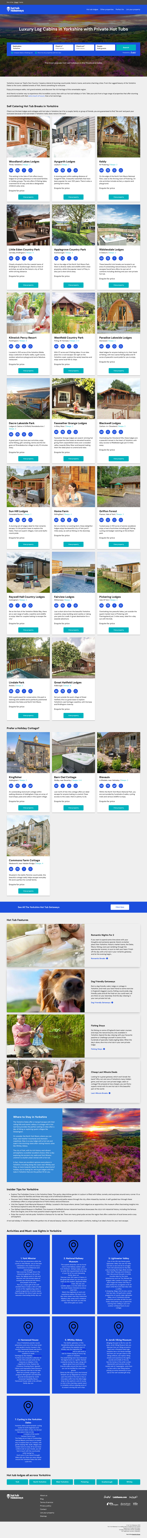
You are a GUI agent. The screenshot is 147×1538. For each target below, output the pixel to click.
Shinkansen (67, 1284)
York (17, 1482)
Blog (42, 1499)
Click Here (120, 907)
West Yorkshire (62, 1482)
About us (43, 1495)
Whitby (129, 1482)
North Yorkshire (39, 1482)
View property (28, 197)
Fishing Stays (96, 1049)
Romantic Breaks (98, 958)
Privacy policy (45, 1506)
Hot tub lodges (92, 9)
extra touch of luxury (36, 96)
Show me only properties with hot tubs (49, 53)
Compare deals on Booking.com (23, 53)
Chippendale (37, 1356)
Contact (43, 1509)
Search (126, 47)
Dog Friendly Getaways (101, 1002)
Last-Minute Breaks (99, 1093)
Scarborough (107, 1482)
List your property (133, 9)
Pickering (84, 1482)
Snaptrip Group (136, 1534)
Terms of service (46, 1502)
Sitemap (43, 1516)
